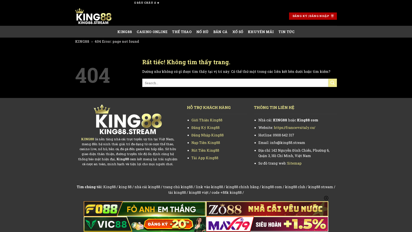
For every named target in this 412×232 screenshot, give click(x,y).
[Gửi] (332, 83)
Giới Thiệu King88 (206, 120)
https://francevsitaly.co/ (294, 127)
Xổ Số (237, 31)
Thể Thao (182, 31)
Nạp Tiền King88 (205, 142)
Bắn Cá (220, 31)
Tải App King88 (204, 158)
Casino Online (152, 31)
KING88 (124, 31)
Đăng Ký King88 (205, 127)
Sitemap (294, 163)
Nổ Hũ (202, 31)
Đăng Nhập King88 (207, 135)
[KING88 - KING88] (96, 16)
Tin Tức (286, 31)
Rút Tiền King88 (205, 150)
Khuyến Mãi (261, 31)
